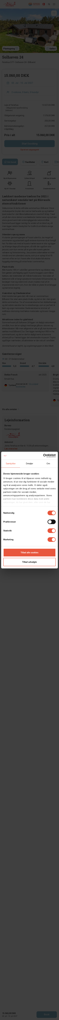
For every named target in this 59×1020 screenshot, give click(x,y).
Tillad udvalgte (29, 562)
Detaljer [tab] (29, 463)
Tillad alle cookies (29, 552)
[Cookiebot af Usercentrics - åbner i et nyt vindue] (43, 456)
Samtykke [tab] (10, 463)
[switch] (52, 522)
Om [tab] (48, 463)
